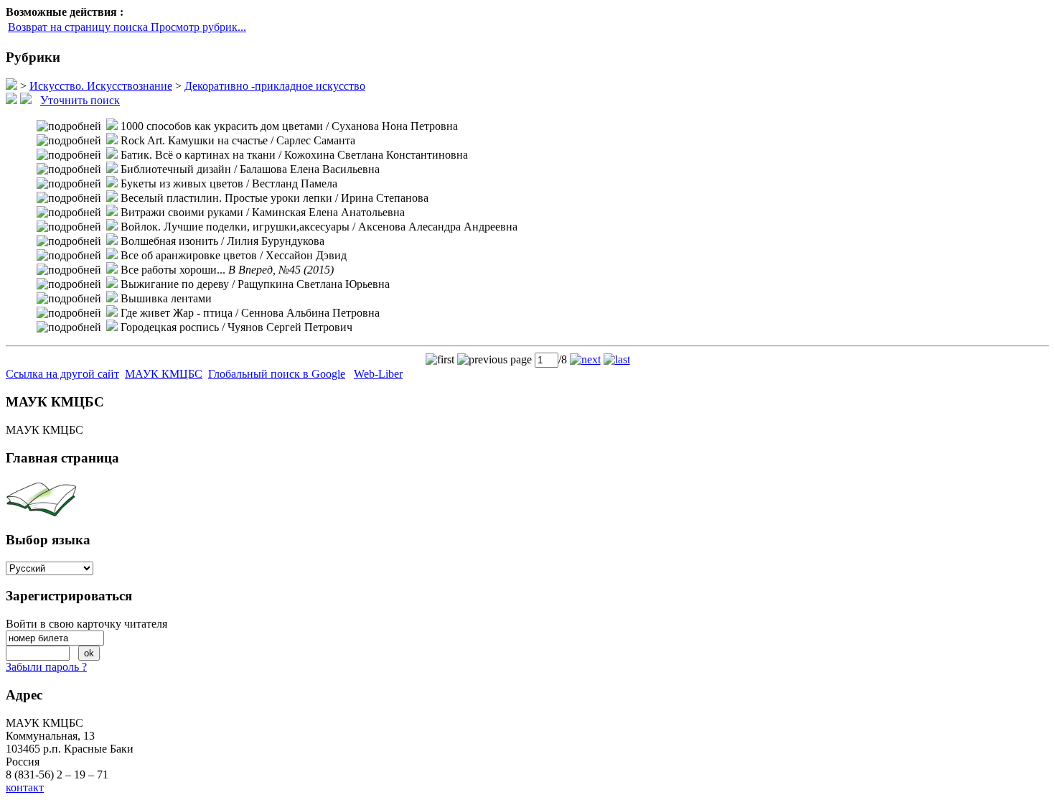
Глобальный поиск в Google (276, 374)
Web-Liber (378, 374)
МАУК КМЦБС (163, 374)
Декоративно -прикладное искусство (274, 86)
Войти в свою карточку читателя (86, 624)
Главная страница (62, 457)
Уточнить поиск (80, 100)
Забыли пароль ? (46, 667)
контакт (25, 787)
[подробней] (69, 126)
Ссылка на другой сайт (62, 374)
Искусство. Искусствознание (100, 86)
